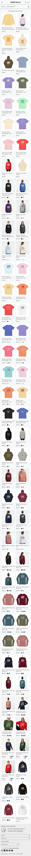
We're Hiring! (20, 853)
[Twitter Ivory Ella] (9, 850)
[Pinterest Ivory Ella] (12, 850)
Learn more (20, 831)
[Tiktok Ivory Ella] (4, 850)
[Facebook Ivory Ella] (7, 850)
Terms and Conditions (14, 848)
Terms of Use (12, 853)
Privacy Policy (4, 853)
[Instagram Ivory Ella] (2, 850)
